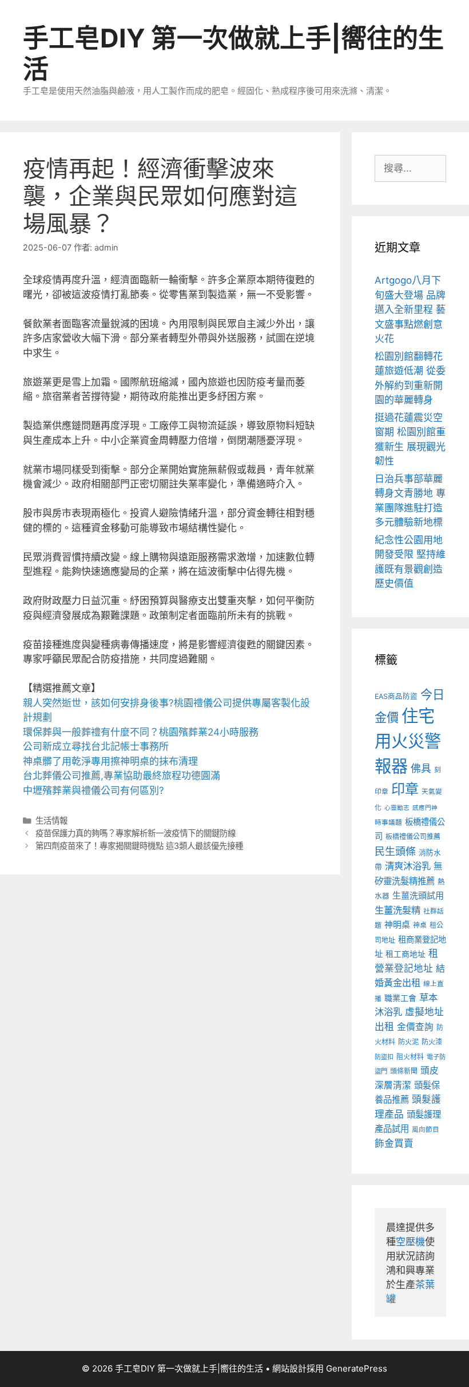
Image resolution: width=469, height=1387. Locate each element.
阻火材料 (410, 1056)
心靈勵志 (397, 808)
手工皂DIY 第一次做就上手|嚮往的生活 (233, 53)
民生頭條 (395, 851)
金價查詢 (415, 1027)
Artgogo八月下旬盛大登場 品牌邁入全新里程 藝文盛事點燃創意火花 (410, 309)
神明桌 (397, 925)
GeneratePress (356, 1368)
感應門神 (425, 808)
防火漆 (432, 1042)
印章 (405, 789)
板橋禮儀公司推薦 (412, 836)
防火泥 (408, 1042)
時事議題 (388, 822)
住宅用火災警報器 (408, 741)
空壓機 (410, 1241)
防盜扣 (384, 1057)
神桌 (420, 925)
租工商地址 (405, 954)
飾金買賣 (394, 1143)
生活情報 (51, 820)
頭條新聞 (404, 1071)
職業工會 (400, 998)
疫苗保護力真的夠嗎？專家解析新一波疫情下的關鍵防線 (135, 833)
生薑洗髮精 (397, 910)
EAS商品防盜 (396, 696)
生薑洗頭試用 (418, 895)
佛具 (421, 768)
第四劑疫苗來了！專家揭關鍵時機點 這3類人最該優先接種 (139, 846)
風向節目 (425, 1130)
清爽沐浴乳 (408, 866)
